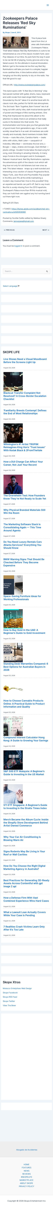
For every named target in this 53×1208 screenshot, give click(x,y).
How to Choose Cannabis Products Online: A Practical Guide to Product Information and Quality (24, 703)
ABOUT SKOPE (26, 1183)
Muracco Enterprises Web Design (17, 988)
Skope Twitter (9, 1001)
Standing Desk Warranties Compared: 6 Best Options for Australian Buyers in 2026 (25, 666)
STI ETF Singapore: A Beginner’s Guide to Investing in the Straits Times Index (25, 807)
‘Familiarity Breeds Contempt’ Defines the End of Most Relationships (24, 412)
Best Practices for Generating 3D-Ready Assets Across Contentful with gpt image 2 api (26, 883)
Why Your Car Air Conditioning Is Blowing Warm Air (22, 838)
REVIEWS (26, 1174)
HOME (26, 1164)
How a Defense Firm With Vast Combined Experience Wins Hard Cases (26, 899)
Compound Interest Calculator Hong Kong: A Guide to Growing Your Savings (25, 739)
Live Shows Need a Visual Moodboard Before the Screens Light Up (25, 361)
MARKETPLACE (26, 1180)
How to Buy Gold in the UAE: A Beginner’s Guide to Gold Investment (24, 631)
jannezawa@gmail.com (24, 221)
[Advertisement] (26, 1056)
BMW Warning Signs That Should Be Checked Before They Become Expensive (23, 562)
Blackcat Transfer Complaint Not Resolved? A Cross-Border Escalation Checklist (24, 395)
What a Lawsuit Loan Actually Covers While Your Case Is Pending (24, 914)
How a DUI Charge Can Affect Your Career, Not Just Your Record (23, 463)
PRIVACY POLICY (26, 1186)
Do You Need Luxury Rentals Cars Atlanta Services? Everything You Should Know (22, 544)
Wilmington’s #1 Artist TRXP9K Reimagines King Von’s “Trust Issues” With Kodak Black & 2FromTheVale (24, 447)
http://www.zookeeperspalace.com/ (29, 85)
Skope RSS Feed (10, 997)
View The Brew (9, 1005)
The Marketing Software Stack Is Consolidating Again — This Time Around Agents (22, 527)
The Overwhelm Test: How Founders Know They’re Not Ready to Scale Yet (24, 497)
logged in (18, 246)
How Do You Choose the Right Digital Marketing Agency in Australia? (24, 867)
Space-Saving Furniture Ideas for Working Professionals (22, 598)
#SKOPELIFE (26, 1177)
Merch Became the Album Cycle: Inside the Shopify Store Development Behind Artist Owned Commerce (25, 822)
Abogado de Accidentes (26, 1150)
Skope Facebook (10, 993)
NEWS (26, 1171)
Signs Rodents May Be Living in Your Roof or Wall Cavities (24, 853)
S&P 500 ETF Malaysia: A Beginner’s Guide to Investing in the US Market (24, 773)
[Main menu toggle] (47, 5)
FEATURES (26, 1167)
